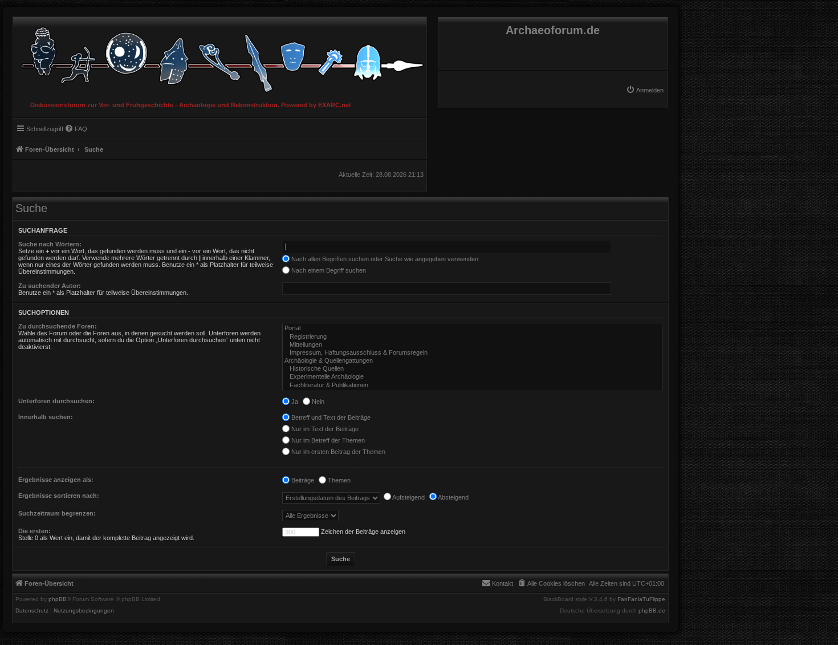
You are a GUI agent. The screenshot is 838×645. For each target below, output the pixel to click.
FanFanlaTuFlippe (641, 599)
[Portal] (472, 328)
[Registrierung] (472, 337)
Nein (317, 401)
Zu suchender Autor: (49, 285)
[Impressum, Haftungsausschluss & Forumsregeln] (472, 353)
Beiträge (302, 480)
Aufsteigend (408, 497)
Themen (338, 480)
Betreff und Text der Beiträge (330, 417)
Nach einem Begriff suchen (328, 270)
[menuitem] (645, 90)
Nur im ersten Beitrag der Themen (337, 451)
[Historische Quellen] (472, 369)
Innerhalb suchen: (45, 416)
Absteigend (453, 497)
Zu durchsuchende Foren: (57, 326)
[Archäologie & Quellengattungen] (472, 361)
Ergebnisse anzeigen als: (55, 479)
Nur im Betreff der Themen (327, 440)
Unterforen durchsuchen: (56, 400)
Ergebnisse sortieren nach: (58, 495)
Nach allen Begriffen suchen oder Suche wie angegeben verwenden (384, 258)
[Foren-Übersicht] (219, 56)
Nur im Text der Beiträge (324, 428)
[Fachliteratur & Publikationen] (472, 386)
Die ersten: (34, 531)
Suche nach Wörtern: (50, 244)
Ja (294, 401)
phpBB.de (651, 611)
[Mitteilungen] (472, 345)
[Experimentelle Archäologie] (472, 377)
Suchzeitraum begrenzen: (57, 513)
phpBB (57, 599)
